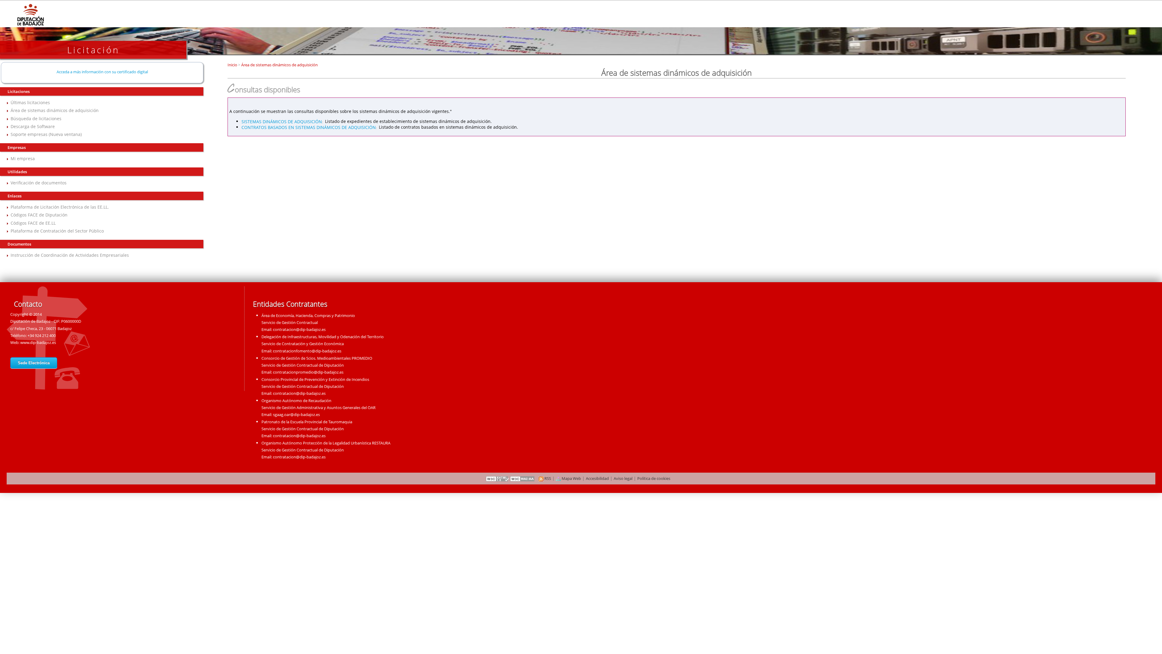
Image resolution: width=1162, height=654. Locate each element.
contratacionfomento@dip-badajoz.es (307, 351)
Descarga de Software (33, 126)
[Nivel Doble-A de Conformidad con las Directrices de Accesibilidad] (522, 478)
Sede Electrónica (34, 363)
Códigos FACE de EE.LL (33, 223)
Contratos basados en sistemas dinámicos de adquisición (308, 127)
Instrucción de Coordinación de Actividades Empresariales (70, 255)
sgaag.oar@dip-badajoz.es (296, 414)
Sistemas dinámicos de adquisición (281, 121)
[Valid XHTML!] (497, 478)
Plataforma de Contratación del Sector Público (57, 231)
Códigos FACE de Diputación (39, 215)
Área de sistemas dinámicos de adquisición (55, 110)
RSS (547, 478)
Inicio (233, 65)
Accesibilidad (597, 478)
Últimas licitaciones (30, 102)
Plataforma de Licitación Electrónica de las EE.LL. (60, 207)
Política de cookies (653, 478)
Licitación (93, 50)
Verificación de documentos (39, 183)
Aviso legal (623, 478)
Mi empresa (23, 158)
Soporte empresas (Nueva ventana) (46, 134)
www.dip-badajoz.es (38, 342)
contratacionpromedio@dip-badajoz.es (308, 372)
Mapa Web (571, 478)
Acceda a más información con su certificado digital (102, 71)
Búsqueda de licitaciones (36, 118)
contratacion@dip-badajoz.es (299, 329)
